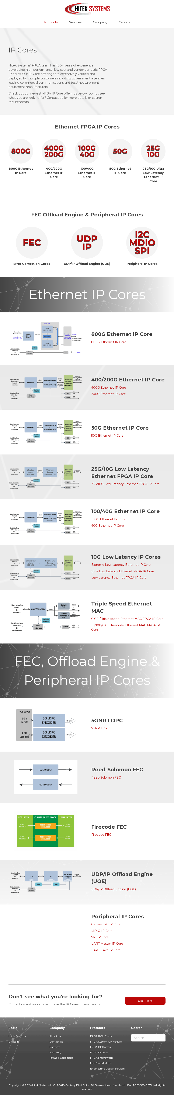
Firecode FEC (101, 835)
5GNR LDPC (100, 728)
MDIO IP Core (101, 931)
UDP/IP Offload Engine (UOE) (113, 889)
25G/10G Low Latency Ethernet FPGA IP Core (125, 484)
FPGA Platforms (100, 1046)
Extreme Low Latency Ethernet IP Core (121, 565)
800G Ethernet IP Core (108, 342)
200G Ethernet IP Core (108, 394)
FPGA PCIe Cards (101, 1036)
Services (75, 22)
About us (55, 1036)
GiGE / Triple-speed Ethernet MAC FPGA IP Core (127, 619)
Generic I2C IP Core (106, 924)
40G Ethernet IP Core (107, 526)
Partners (54, 1046)
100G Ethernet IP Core (108, 519)
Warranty (55, 1052)
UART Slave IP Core (106, 950)
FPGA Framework (101, 1057)
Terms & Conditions (61, 1057)
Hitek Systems (17, 1036)
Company (100, 22)
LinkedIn (13, 1041)
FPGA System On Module (106, 1041)
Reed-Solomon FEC (106, 777)
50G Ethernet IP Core (107, 435)
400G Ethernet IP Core (108, 387)
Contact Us (56, 1041)
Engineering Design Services (107, 1068)
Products (51, 22)
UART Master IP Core (107, 943)
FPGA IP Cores (99, 1052)
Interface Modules (100, 1063)
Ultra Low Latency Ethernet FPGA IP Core (122, 571)
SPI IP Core (100, 937)
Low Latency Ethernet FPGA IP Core (118, 578)
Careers (124, 22)
